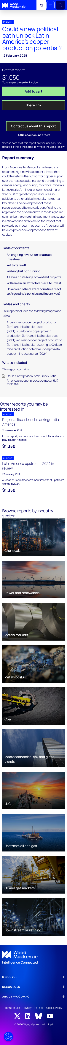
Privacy (27, 1007)
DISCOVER (9, 977)
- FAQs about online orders (33, 135)
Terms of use (12, 1007)
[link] (33, 958)
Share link (33, 105)
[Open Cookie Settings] (8, 1036)
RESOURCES (11, 987)
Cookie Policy (54, 1007)
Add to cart (33, 91)
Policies (38, 1007)
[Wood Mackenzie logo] (13, 5)
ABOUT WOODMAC (16, 996)
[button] (50, 5)
